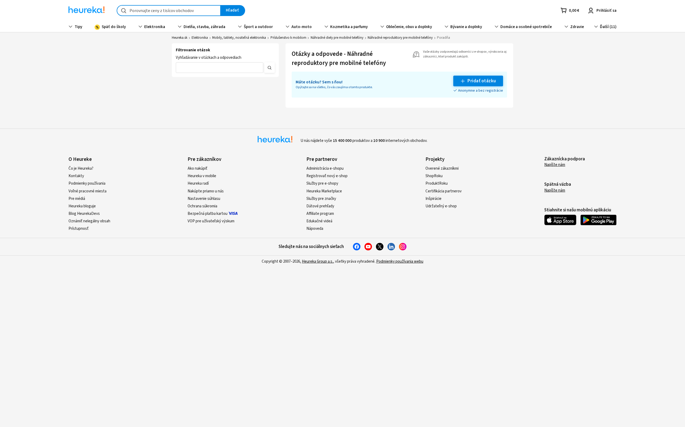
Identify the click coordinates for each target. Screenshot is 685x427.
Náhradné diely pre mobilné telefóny (337, 37)
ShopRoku (434, 176)
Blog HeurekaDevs (84, 213)
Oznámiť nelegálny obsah (89, 221)
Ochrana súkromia (202, 206)
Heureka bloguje (82, 206)
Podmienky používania (86, 183)
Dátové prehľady (320, 206)
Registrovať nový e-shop (327, 176)
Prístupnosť (78, 228)
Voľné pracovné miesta (87, 191)
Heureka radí (198, 183)
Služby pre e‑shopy (322, 183)
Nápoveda (314, 228)
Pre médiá (76, 198)
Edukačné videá (319, 221)
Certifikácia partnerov (443, 191)
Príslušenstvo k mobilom (288, 37)
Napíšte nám (554, 165)
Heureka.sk (179, 37)
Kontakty (76, 176)
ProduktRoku (436, 183)
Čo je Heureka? (80, 168)
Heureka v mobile (202, 176)
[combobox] (169, 10)
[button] (219, 67)
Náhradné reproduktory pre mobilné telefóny (400, 37)
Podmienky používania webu (399, 261)
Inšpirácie (433, 198)
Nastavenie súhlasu (204, 198)
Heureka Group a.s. (317, 261)
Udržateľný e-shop (441, 206)
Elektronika (200, 37)
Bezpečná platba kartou (207, 213)
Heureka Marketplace (324, 191)
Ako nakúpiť (197, 168)
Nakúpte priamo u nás (206, 191)
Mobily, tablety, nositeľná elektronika (239, 37)
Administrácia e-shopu (325, 168)
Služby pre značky (321, 198)
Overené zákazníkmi (442, 168)
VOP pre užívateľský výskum (211, 221)
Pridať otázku (481, 81)
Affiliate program (320, 213)
